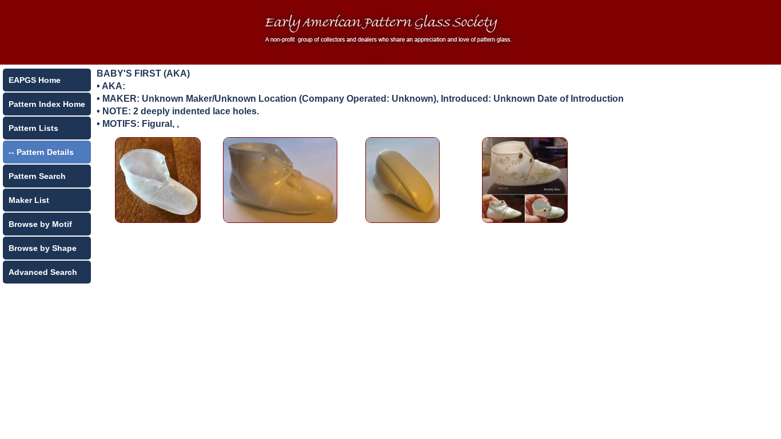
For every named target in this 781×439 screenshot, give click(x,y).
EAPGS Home (35, 80)
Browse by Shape (43, 248)
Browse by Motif (40, 224)
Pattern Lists (33, 128)
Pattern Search (37, 176)
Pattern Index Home (47, 104)
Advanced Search (43, 272)
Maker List (29, 200)
